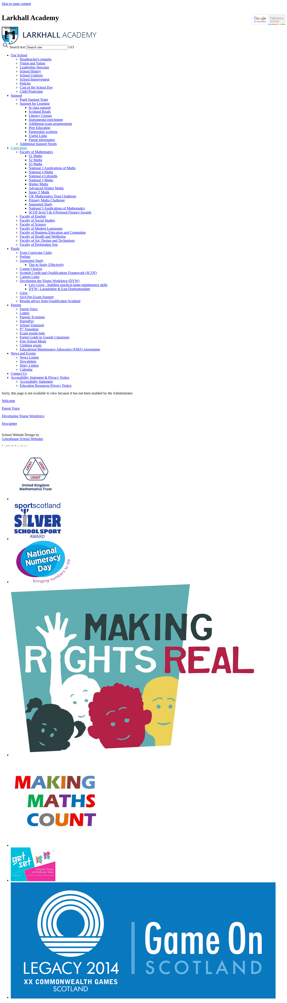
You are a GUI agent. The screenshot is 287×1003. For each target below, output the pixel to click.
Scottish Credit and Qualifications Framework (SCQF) (58, 273)
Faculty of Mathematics (36, 152)
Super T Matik (39, 192)
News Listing (29, 357)
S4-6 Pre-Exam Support (37, 297)
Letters (24, 313)
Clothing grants (30, 345)
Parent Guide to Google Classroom (44, 337)
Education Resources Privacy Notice (46, 385)
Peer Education (39, 128)
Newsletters (28, 361)
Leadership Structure (34, 67)
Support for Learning (35, 103)
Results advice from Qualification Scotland (50, 301)
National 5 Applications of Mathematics (57, 208)
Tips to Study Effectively (46, 265)
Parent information (42, 140)
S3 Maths (35, 164)
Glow (24, 293)
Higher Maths (38, 184)
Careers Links (29, 277)
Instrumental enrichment (46, 120)
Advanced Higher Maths (46, 188)
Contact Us (19, 373)
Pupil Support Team (34, 99)
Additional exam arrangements (50, 124)
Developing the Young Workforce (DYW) (49, 281)
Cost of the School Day (36, 87)
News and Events (23, 353)
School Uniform (31, 75)
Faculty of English (33, 216)
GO (71, 47)
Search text (17, 47)
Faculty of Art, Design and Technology (47, 240)
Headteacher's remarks (36, 59)
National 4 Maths (41, 172)
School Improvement (34, 79)
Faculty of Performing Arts (39, 244)
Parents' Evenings (32, 317)
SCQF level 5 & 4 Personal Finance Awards (60, 212)
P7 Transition (29, 329)
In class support (40, 107)
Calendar (26, 369)
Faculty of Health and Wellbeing (43, 236)
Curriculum (19, 148)
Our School (19, 55)
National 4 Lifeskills (43, 176)
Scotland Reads (40, 111)
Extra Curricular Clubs (36, 252)
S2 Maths (35, 160)
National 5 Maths (41, 180)
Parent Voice (29, 309)
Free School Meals (33, 341)
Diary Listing (29, 365)
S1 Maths (35, 156)
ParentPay (27, 321)
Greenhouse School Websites (22, 439)
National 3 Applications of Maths (52, 168)
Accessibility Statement (36, 381)
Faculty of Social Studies (37, 220)
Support (16, 95)
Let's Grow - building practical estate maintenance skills (68, 285)
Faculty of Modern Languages (41, 228)
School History (30, 71)
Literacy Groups (40, 116)
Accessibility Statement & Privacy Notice (40, 377)
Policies (25, 83)
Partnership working (43, 132)
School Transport (32, 325)
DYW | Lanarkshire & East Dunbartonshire (59, 289)
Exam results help (32, 333)
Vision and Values (32, 63)
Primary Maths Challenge (47, 200)
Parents (16, 305)
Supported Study (40, 204)
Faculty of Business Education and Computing (53, 232)
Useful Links (38, 136)
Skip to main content (16, 4)
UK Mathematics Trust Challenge (52, 196)
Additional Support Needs (38, 144)
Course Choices (31, 269)
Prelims (25, 257)
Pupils (15, 248)
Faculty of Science (33, 224)
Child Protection (31, 91)
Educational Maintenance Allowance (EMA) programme (60, 349)
